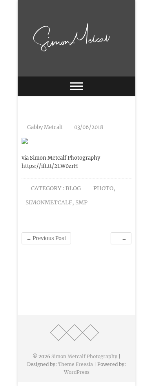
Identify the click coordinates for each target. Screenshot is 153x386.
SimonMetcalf (49, 202)
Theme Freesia (75, 364)
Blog (73, 188)
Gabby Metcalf (44, 127)
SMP (81, 202)
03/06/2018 (88, 127)
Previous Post (46, 238)
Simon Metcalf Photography (84, 356)
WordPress (76, 372)
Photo (103, 188)
